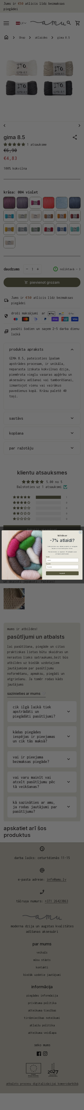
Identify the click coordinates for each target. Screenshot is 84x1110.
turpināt (62, 573)
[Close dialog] (80, 532)
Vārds (48, 556)
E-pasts (48, 563)
